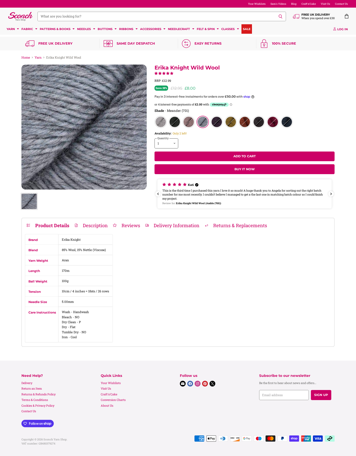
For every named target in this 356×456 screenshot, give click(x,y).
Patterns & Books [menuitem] (55, 29)
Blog (293, 3)
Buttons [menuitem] (105, 29)
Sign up (321, 395)
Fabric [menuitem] (27, 29)
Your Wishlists (257, 3)
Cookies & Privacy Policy (37, 405)
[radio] (161, 122)
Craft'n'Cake (308, 3)
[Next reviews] (331, 194)
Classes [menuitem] (228, 29)
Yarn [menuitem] (11, 29)
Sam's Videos (278, 3)
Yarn (38, 57)
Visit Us (325, 3)
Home (25, 57)
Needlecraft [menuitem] (179, 29)
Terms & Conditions (34, 400)
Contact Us (341, 3)
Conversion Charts (113, 400)
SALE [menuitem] (247, 29)
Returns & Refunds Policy (38, 394)
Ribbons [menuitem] (126, 29)
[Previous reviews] (158, 194)
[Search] (280, 16)
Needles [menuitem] (84, 29)
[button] (164, 73)
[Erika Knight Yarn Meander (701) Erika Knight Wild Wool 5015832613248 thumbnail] (29, 201)
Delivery (26, 383)
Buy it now (244, 169)
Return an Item (31, 388)
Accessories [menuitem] (150, 29)
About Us (107, 405)
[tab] (47, 225)
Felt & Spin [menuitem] (206, 29)
